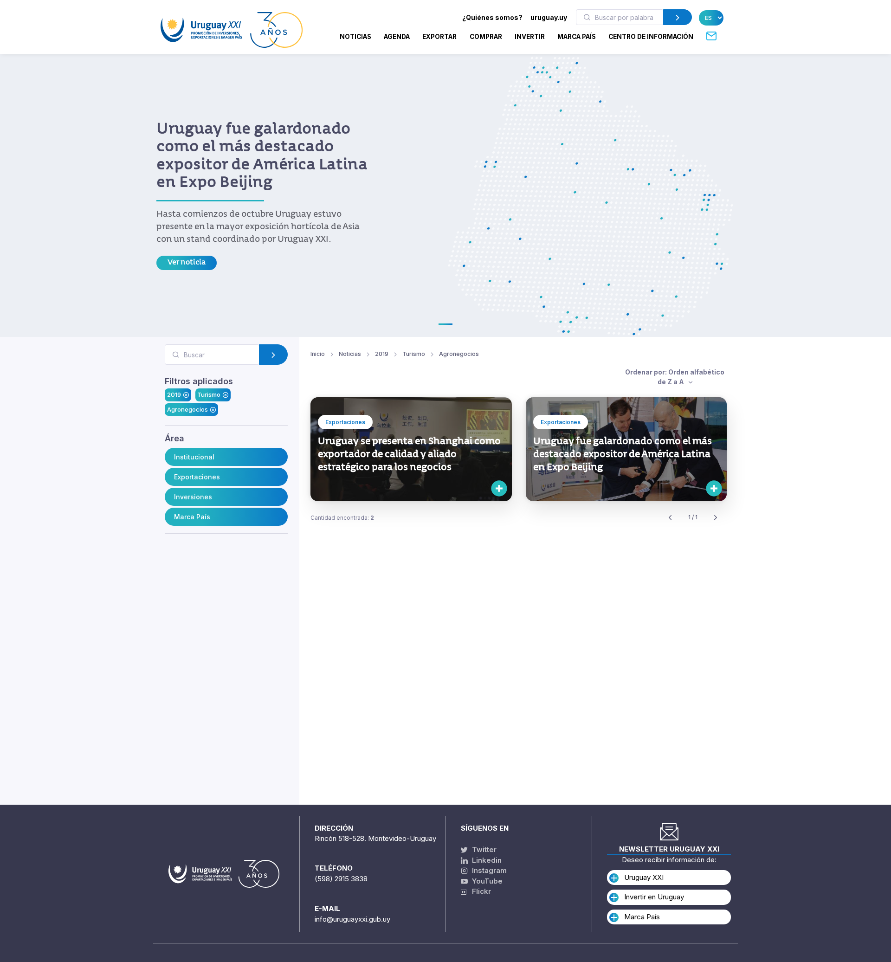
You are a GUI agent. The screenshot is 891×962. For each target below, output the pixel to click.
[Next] (715, 518)
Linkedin (486, 860)
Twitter (483, 849)
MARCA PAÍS (576, 36)
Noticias (355, 36)
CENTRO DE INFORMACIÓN (650, 36)
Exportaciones (197, 476)
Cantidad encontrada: (342, 517)
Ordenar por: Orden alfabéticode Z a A (674, 377)
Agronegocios (187, 409)
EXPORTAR (439, 36)
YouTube (486, 881)
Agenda (397, 36)
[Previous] (670, 518)
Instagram (488, 870)
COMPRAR (486, 36)
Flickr (478, 891)
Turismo (208, 394)
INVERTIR (530, 36)
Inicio (317, 353)
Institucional (194, 456)
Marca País (192, 516)
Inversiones (193, 496)
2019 (174, 394)
